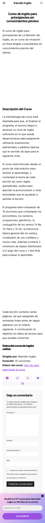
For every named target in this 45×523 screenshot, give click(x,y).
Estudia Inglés (23, 3)
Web (8, 460)
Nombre (9, 440)
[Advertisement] (22, 81)
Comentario (10, 412)
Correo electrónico (13, 450)
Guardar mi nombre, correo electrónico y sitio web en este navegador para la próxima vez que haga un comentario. (21, 474)
